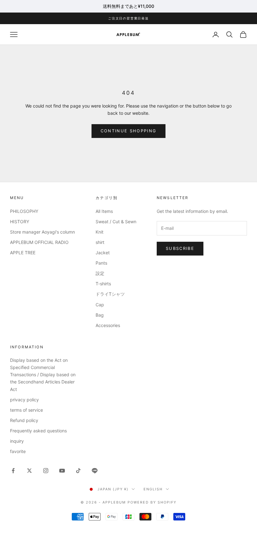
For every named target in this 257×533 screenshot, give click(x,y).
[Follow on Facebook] (13, 470)
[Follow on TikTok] (78, 470)
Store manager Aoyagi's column (42, 232)
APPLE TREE (22, 252)
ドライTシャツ (110, 294)
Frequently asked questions (38, 430)
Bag (100, 315)
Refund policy (24, 420)
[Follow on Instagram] (46, 470)
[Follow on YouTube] (62, 470)
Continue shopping (129, 130)
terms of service (26, 410)
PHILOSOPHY (24, 211)
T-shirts (103, 283)
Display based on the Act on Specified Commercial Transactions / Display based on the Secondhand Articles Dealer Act (43, 374)
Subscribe (180, 248)
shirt (100, 242)
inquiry (17, 441)
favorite (18, 451)
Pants (101, 263)
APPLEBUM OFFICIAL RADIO (39, 242)
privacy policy (24, 399)
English (153, 489)
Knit (99, 232)
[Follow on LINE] (95, 470)
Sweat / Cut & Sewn (116, 221)
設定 (100, 273)
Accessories (108, 325)
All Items (104, 211)
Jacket (103, 252)
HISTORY (19, 221)
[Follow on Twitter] (29, 470)
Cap (100, 304)
